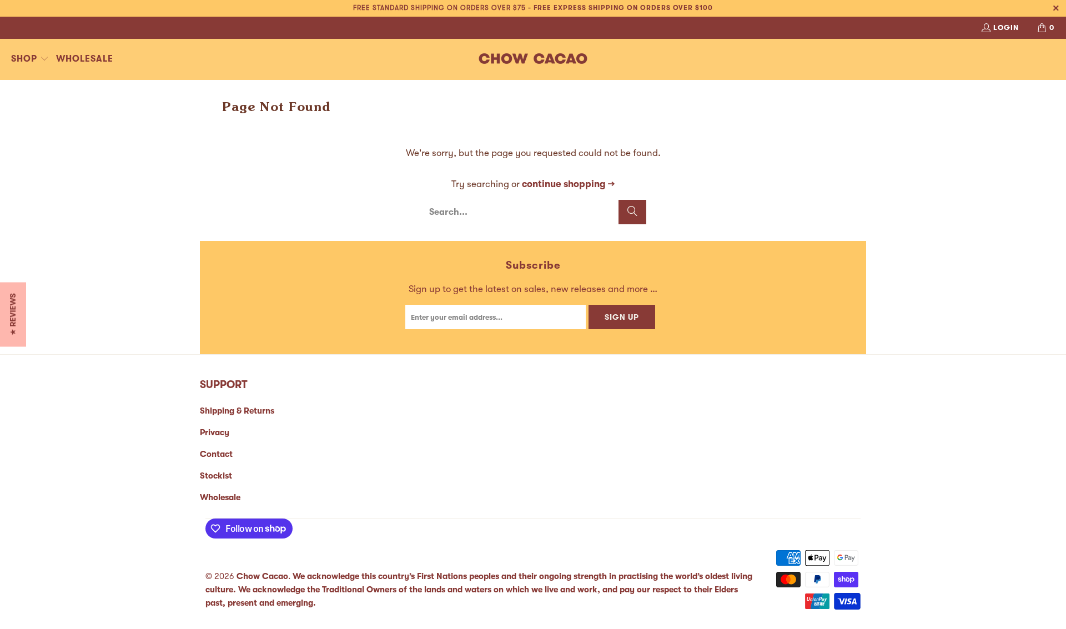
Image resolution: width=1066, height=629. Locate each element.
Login (1006, 27)
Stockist (216, 476)
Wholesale (220, 497)
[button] (30, 59)
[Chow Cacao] (533, 59)
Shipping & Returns (237, 411)
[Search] (632, 212)
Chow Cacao (262, 576)
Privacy (214, 432)
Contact (216, 454)
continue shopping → (568, 184)
